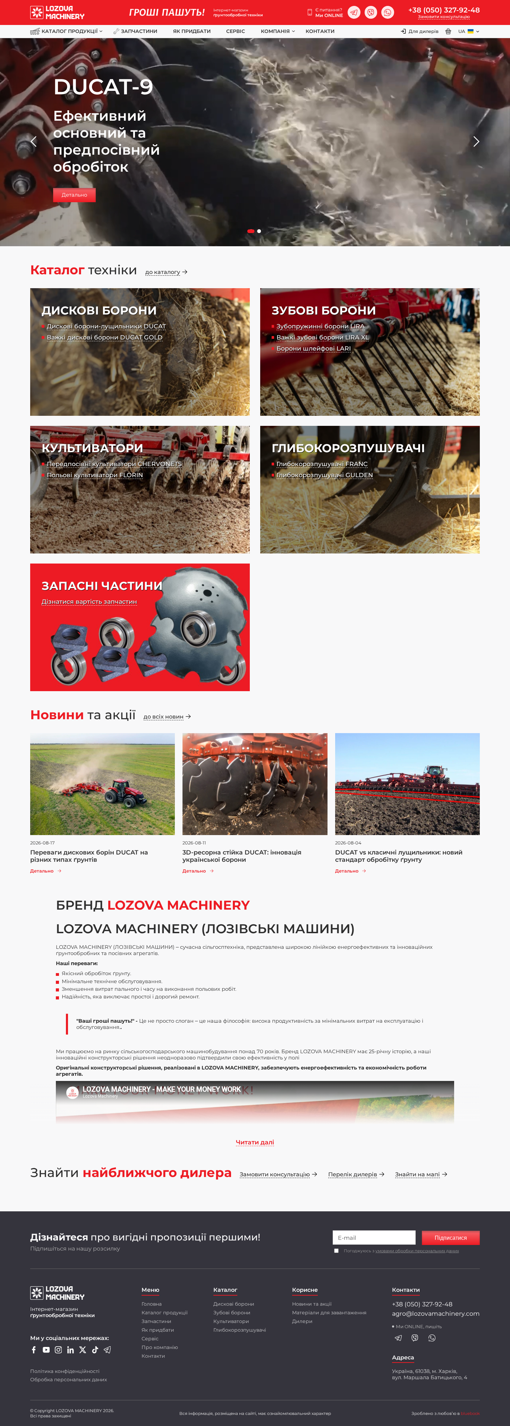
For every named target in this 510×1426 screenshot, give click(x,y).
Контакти (320, 31)
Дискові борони (233, 1304)
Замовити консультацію (444, 16)
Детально (74, 195)
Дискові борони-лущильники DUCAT (106, 326)
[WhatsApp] (387, 12)
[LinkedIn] (70, 1352)
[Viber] (371, 12)
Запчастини (139, 31)
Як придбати (192, 31)
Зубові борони (231, 1312)
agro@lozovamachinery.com (436, 1313)
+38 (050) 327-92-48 (444, 10)
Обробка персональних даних (68, 1379)
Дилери (302, 1321)
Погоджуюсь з (401, 1250)
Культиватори (231, 1321)
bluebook (470, 1413)
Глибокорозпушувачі (239, 1330)
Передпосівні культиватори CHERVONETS (114, 463)
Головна (152, 1304)
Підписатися (451, 1238)
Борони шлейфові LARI (314, 348)
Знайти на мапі (417, 1174)
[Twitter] (82, 1352)
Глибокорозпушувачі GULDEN (325, 475)
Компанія (275, 31)
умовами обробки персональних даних (417, 1250)
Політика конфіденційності (65, 1371)
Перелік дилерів (352, 1174)
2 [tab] (260, 232)
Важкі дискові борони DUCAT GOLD (105, 337)
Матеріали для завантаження (329, 1312)
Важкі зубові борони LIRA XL (323, 337)
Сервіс (235, 31)
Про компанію (160, 1347)
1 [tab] (252, 232)
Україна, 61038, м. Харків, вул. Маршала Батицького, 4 (429, 1374)
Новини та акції (312, 1304)
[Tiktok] (95, 1352)
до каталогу (162, 271)
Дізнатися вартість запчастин (89, 601)
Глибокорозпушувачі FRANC (322, 463)
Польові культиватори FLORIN (95, 475)
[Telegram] (354, 12)
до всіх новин (164, 716)
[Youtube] (46, 1352)
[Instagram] (58, 1352)
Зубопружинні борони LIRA (321, 326)
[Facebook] (33, 1352)
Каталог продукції (69, 31)
